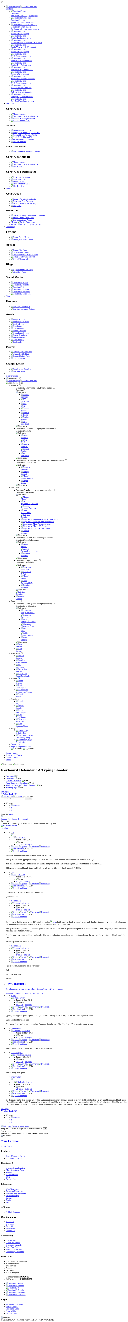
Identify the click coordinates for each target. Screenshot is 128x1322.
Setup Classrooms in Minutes (33, 215)
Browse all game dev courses (28, 151)
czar (54, 922)
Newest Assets (26, 352)
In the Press (10, 1228)
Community (10, 227)
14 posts (27, 910)
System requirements (29, 116)
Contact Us (15, 744)
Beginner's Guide (24, 130)
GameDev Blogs (12, 1247)
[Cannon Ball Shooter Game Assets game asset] (2, 817)
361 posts (28, 1089)
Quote (24, 851)
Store (8, 296)
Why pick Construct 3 (27, 199)
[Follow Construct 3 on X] (17, 287)
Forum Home (23, 237)
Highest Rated (24, 356)
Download (25, 177)
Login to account (24, 746)
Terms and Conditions (14, 1304)
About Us (10, 1222)
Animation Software (14, 1158)
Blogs (13, 728)
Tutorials (20, 166)
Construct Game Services (40, 460)
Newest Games (23, 252)
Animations (24, 322)
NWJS (24, 179)
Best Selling (24, 354)
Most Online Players (26, 257)
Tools (19, 342)
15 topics (19, 1037)
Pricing (9, 1172)
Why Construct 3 (13, 1189)
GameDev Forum (13, 1243)
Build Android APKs (28, 135)
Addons (21, 319)
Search (8, 760)
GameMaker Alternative (15, 1168)
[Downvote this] (39, 846)
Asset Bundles (24, 369)
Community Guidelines (15, 1252)
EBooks (20, 324)
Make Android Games (41, 524)
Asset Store (15, 653)
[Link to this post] (17, 849)
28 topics (19, 1062)
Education (10, 188)
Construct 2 (27, 560)
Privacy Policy (12, 1306)
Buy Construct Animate (25, 309)
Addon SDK (24, 121)
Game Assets (11, 1240)
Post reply (5, 792)
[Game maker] (21, 381)
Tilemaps (20, 340)
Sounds (26, 333)
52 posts (27, 881)
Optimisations (28, 139)
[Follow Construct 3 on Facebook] (20, 291)
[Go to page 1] (15, 805)
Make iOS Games (39, 526)
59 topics (19, 844)
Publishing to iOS (25, 137)
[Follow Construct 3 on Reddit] (19, 282)
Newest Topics (27, 239)
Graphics (22, 331)
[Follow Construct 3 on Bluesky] (20, 289)
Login (15, 376)
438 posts (28, 844)
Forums (14, 678)
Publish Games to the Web (43, 522)
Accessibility (11, 1311)
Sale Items (20, 371)
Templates (22, 335)
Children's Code (12, 1309)
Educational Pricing (24, 220)
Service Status (11, 1313)
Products (9, 9)
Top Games (23, 250)
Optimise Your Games (41, 528)
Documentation (12, 1175)
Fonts (19, 326)
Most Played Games (30, 254)
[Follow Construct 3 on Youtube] (20, 285)
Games (21, 328)
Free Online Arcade (14, 1249)
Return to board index (20, 1126)
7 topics (19, 881)
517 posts (28, 1005)
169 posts (28, 1062)
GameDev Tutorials (14, 1245)
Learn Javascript (12, 1196)
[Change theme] (22, 749)
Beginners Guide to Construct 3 (45, 519)
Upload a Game (25, 259)
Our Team (10, 1224)
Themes (21, 337)
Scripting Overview (27, 118)
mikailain (4, 828)
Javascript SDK (23, 184)
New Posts (21, 272)
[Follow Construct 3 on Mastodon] (20, 294)
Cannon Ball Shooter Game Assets (14, 819)
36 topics (19, 1005)
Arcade (14, 699)
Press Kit (9, 1226)
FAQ (19, 206)
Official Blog (27, 270)
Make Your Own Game (15, 1170)
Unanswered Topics (14, 755)
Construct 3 (34, 388)
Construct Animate (35, 429)
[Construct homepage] (21, 7)
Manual (22, 114)
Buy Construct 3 (23, 307)
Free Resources (27, 201)
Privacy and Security (28, 203)
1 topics (19, 910)
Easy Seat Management (15, 1191)
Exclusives (20, 358)
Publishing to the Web (31, 133)
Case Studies (11, 1179)
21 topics (19, 1089)
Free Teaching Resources (16, 1193)
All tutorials (21, 142)
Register (9, 376)
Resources (10, 103)
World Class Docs (26, 218)
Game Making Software (15, 1156)
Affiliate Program (13, 1212)
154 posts (28, 1037)
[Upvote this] (19, 846)
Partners (9, 1198)
